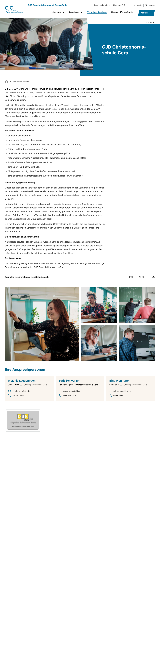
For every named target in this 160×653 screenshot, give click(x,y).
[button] (42, 324)
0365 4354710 (18, 395)
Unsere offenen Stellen (122, 12)
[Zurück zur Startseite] (6, 81)
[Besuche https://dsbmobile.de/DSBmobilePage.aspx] (23, 420)
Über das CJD (119, 5)
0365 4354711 (119, 395)
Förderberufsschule (97, 12)
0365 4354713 (69, 395)
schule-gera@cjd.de (21, 391)
